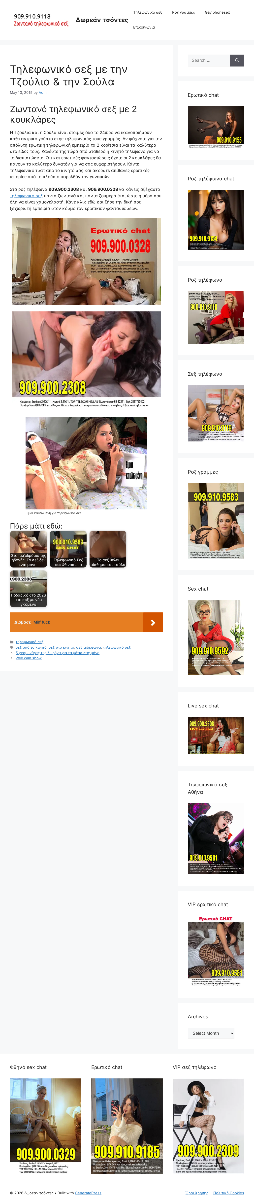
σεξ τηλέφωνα (88, 647)
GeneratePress (88, 1193)
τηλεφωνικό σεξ (26, 195)
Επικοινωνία (144, 27)
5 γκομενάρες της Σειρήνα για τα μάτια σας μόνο (57, 653)
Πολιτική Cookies (228, 1193)
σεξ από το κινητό (31, 647)
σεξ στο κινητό (61, 647)
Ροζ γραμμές (183, 12)
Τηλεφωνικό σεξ (147, 12)
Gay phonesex (217, 12)
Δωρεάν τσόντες (102, 20)
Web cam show (29, 658)
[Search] (237, 61)
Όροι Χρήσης (197, 1193)
